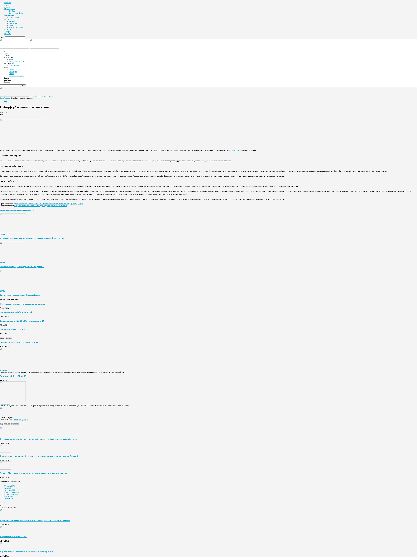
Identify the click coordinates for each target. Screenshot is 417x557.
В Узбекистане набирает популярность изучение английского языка (32, 238)
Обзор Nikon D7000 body (12, 329)
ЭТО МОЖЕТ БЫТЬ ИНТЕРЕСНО (11, 210)
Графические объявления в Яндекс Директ (20, 295)
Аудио (6, 5)
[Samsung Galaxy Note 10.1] (13, 402)
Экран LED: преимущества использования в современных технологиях (33, 473)
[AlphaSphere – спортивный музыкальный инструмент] (5, 547)
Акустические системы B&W (13, 537)
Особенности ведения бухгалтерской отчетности (22, 304)
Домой (2, 98)
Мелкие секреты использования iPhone (19, 342)
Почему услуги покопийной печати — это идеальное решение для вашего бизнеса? (39, 456)
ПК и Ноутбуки (10, 15)
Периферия (13, 23)
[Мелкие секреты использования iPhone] (7, 368)
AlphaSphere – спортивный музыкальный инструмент (26, 552)
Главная (7, 3)
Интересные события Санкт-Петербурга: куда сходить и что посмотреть (40, 206)
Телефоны (8, 32)
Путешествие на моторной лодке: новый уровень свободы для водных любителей (38, 439)
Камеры (7, 30)
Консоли (12, 21)
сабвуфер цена (237, 150)
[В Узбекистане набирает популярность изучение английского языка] (13, 232)
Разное (7, 19)
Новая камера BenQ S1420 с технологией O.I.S (22, 321)
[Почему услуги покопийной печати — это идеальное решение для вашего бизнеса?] (5, 452)
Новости (7, 34)
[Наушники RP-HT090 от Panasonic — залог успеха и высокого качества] (5, 516)
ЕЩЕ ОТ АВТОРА (29, 210)
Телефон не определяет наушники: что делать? (22, 266)
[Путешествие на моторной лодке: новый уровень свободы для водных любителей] (5, 435)
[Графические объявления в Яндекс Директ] (13, 289)
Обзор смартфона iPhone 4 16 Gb (16, 312)
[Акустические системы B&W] (5, 532)
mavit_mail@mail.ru (21, 420)
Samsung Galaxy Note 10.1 (14, 376)
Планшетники (14, 17)
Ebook (11, 25)
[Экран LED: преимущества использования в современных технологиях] (5, 469)
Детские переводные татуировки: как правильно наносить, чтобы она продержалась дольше (49, 204)
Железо (7, 7)
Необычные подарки (16, 27)
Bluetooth (13, 11)
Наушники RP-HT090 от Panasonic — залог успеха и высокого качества (35, 520)
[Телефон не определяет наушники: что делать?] (13, 260)
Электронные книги (16, 13)
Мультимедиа (9, 9)
